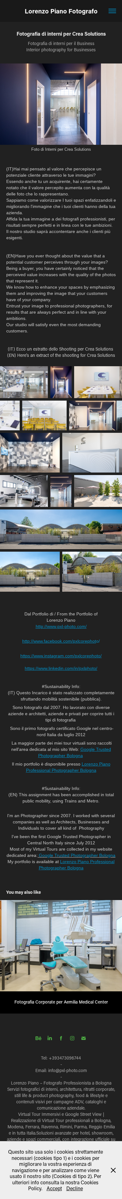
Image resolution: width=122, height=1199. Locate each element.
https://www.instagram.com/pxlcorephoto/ (61, 655)
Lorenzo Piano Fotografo (61, 11)
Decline (74, 1188)
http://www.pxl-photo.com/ (61, 626)
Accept (54, 1188)
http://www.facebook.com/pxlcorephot (59, 641)
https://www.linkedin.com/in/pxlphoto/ (61, 668)
